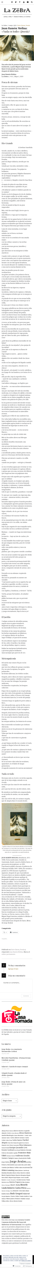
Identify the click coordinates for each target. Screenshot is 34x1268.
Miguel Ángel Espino (14, 1177)
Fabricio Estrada (25, 1150)
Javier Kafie (27, 1158)
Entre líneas (21, 25)
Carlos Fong (9, 1140)
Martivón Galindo (25, 1173)
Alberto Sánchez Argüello (21, 1130)
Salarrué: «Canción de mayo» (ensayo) (15, 1066)
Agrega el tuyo (13, 969)
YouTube (23, 2)
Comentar (26, 996)
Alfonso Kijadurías (25, 1133)
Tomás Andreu (24, 1196)
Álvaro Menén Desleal (16, 1201)
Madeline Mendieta (7, 1173)
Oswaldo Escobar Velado (23, 1180)
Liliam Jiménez (19, 1170)
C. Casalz (26, 1135)
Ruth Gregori (16, 1193)
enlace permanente (8, 954)
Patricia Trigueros (15, 1182)
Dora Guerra (25, 1143)
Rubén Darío (6, 1194)
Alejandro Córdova (6, 1133)
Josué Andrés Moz (19, 1165)
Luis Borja (26, 1170)
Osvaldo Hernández (11, 1180)
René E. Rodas (15, 1185)
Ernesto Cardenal (8, 1150)
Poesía (28, 25)
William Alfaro (5, 1201)
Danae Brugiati (17, 1143)
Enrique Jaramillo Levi (18, 1148)
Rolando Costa (17, 1191)
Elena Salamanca (25, 1145)
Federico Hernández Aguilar (10, 1153)
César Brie (10, 1143)
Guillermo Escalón (22, 1156)
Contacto (11, 2)
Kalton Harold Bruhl (24, 1167)
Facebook (19, 2)
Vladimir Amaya (25, 1198)
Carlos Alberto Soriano (17, 1137)
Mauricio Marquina (21, 1175)
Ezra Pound (17, 1150)
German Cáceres (10, 1155)
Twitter (15, 2)
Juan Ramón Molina (16, 952)
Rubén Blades (25, 1191)
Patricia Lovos (5, 1182)
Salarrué (26, 1194)
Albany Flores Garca (7, 1130)
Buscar (31, 2)
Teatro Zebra (15, 1196)
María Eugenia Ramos (8, 1175)
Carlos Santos (17, 1140)
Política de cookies (26, 1260)
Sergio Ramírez (6, 1196)
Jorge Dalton (5, 1162)
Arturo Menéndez (18, 1135)
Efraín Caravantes (14, 1145)
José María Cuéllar (13, 1167)
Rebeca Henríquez (6, 1185)
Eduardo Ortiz (5, 1145)
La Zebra (5, 25)
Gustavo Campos (8, 1158)
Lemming (10, 1170)
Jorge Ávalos (18, 1161)
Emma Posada (5, 1147)
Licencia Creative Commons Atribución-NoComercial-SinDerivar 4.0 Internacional (16, 1222)
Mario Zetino (16, 1173)
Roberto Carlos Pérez (16, 1188)
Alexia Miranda (15, 1133)
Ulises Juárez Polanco (13, 1198)
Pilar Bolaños (26, 1182)
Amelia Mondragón (8, 1135)
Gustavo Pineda (18, 1158)
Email (27, 2)
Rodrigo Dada (9, 1191)
